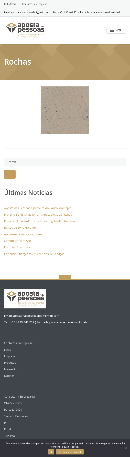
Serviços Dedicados (16, 416)
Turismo (9, 436)
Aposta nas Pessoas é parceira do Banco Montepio (37, 208)
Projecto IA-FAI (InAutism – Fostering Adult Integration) (40, 221)
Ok (51, 452)
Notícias (9, 376)
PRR (6, 423)
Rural (7, 429)
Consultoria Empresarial (19, 396)
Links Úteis (10, 4)
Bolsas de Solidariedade (20, 227)
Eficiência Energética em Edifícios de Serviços (34, 254)
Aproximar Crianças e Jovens (23, 234)
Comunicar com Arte (17, 241)
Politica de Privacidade (70, 452)
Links (7, 349)
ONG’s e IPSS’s (13, 403)
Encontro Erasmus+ (17, 247)
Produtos (10, 362)
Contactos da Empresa (34, 4)
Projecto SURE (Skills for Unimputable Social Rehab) (38, 214)
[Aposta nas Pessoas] (26, 30)
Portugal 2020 (13, 409)
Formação (10, 369)
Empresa (9, 356)
